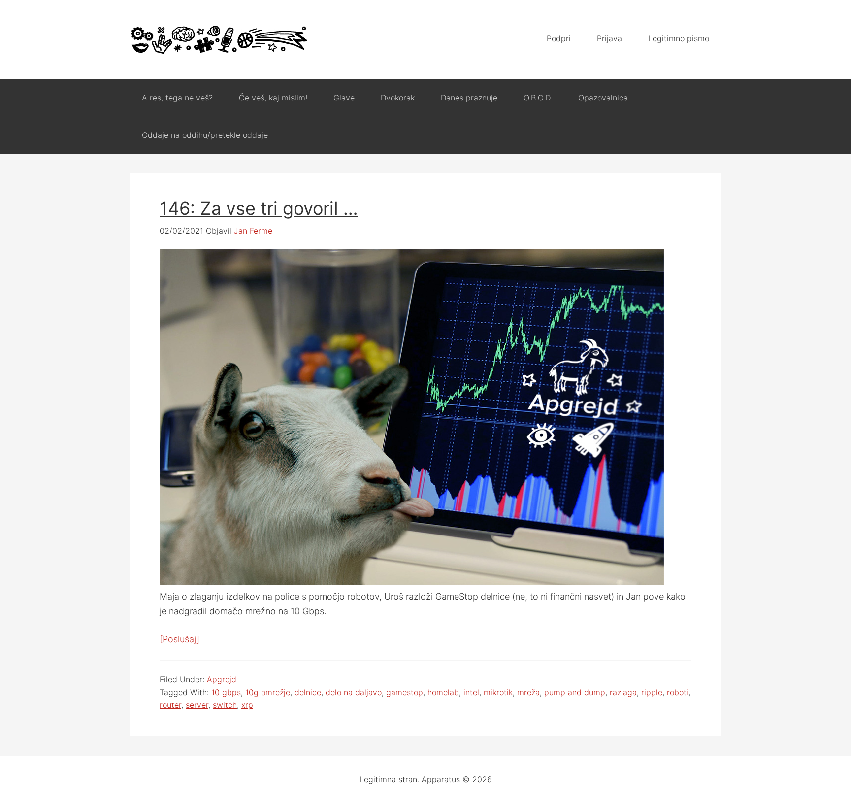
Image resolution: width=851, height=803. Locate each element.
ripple (651, 692)
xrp (247, 705)
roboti (677, 692)
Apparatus (218, 39)
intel (471, 692)
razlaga (623, 692)
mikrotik (498, 692)
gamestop (404, 692)
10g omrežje (267, 692)
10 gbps (226, 692)
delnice (308, 692)
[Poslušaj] (179, 639)
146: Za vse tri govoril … (259, 208)
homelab (443, 692)
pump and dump (574, 692)
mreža (528, 692)
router (170, 705)
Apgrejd (221, 679)
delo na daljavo (354, 692)
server (197, 705)
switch (225, 705)
